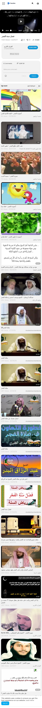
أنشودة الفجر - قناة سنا (8, 206)
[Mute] (32, 30)
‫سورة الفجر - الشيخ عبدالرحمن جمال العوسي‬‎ (15, 663)
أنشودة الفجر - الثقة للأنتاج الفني (11, 113)
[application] (21, 21)
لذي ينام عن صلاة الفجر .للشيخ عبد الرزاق (14, 479)
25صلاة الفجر (5, 328)
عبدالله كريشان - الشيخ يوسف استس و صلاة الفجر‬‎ (17, 297)
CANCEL (24, 76)
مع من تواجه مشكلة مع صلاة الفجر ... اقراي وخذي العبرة (19, 267)
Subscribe (33, 47)
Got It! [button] (5, 703)
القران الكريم (8, 46)
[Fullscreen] (39, 30)
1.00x (24, 30)
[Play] (3, 30)
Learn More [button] (30, 700)
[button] (38, 3)
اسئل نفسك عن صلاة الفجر (9, 418)
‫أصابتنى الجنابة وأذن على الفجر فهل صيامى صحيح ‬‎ (17, 570)
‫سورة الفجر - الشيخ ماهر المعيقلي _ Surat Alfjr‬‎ (17, 633)
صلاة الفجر (4, 358)
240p (35, 30)
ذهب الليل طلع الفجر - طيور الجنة (12, 146)
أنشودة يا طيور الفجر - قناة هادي (11, 237)
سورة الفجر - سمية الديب (9, 176)
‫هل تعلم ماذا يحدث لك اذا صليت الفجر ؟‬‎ (13, 693)
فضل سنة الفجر (6, 509)
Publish (34, 76)
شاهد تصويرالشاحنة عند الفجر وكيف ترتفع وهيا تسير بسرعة (19, 540)
